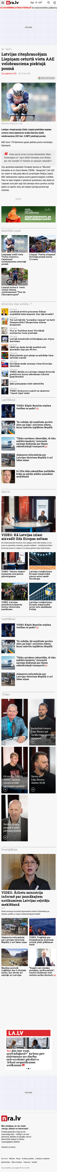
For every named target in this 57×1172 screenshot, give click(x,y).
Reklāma (12, 1159)
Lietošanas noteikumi (42, 1159)
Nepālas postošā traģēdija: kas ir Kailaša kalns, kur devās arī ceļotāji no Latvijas (13, 971)
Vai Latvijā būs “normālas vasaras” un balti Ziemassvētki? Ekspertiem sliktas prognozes (32, 322)
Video (6, 694)
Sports (9, 49)
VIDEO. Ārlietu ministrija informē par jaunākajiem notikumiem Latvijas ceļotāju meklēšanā (25, 898)
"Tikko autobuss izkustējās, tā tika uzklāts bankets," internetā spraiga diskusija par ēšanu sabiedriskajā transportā (36, 442)
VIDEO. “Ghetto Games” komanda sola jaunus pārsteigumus (13, 574)
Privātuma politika (28, 1159)
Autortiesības (5, 1162)
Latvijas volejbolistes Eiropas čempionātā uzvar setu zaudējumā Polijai (40, 606)
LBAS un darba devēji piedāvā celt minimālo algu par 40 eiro (28, 348)
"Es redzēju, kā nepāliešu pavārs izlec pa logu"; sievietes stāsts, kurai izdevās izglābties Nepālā (34, 425)
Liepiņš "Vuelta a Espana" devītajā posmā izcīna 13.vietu (42, 257)
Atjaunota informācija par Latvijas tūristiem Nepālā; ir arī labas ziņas (34, 457)
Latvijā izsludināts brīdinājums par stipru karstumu (32, 340)
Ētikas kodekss (17, 1162)
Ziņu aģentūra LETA (8, 73)
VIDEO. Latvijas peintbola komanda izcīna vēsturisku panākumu (11, 606)
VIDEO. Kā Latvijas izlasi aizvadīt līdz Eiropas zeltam (24, 537)
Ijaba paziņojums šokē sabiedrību (27, 383)
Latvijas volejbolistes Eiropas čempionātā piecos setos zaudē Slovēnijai (40, 575)
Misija (18, 1159)
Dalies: (18, 199)
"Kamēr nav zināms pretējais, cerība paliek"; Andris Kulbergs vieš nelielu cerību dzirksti (42, 971)
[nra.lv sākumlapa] (12, 3)
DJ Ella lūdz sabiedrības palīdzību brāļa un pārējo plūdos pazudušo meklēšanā (35, 474)
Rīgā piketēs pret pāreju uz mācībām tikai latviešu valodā (32, 356)
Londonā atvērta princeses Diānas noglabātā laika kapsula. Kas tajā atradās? (32, 312)
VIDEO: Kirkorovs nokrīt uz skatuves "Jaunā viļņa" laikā (30, 392)
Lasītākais (8, 400)
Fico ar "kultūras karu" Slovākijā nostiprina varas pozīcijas (27, 331)
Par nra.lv (4, 1159)
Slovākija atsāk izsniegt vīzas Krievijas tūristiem (31, 364)
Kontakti (34, 1162)
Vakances (27, 1162)
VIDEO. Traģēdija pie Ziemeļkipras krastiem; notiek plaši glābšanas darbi (41, 941)
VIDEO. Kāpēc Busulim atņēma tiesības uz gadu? (33, 407)
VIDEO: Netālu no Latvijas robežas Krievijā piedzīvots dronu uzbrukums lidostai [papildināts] (32, 374)
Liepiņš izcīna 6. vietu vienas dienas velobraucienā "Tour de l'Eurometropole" (13, 291)
